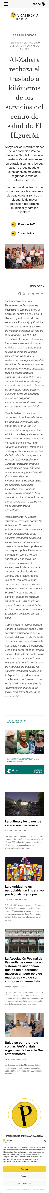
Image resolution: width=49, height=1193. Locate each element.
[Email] (37, 294)
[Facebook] (20, 294)
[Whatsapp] (29, 294)
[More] (42, 294)
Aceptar (24, 1169)
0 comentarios (26, 233)
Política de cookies (12, 1189)
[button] (45, 1141)
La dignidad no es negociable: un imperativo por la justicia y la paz (24, 890)
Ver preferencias (24, 1183)
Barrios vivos (25, 35)
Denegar (24, 1176)
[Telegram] (33, 294)
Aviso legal (40, 1189)
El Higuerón (32, 43)
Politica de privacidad (27, 1189)
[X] (24, 294)
